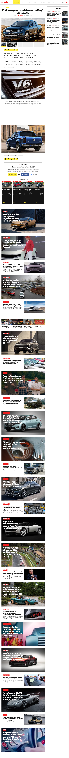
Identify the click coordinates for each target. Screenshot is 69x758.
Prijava (26, 174)
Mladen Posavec (20, 15)
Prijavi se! (12, 174)
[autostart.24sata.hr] (5, 2)
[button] (65, 2)
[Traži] (59, 2)
